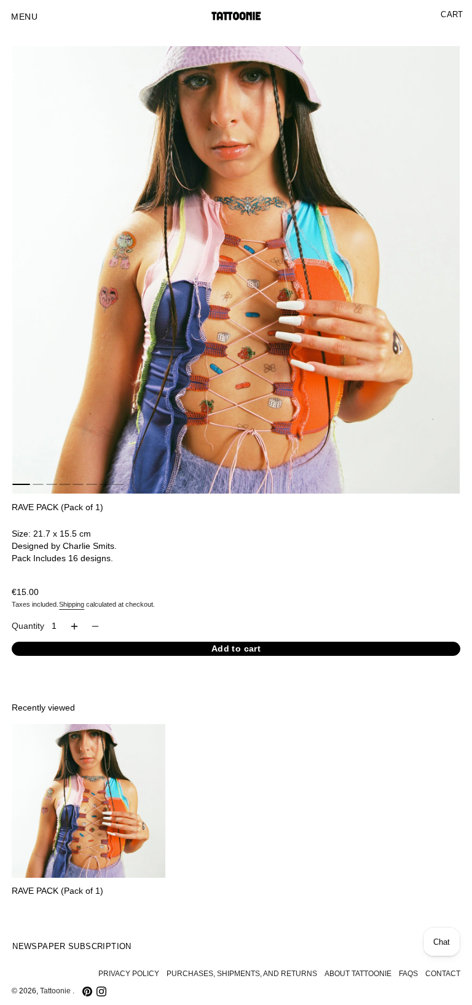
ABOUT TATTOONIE (357, 973)
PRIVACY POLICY (128, 973)
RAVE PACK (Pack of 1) (57, 891)
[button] (24, 17)
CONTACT (442, 973)
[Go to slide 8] (118, 484)
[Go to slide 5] (78, 484)
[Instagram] (101, 991)
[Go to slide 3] (51, 484)
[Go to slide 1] (21, 484)
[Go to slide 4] (64, 484)
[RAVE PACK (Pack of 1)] (88, 801)
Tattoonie (56, 991)
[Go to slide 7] (105, 484)
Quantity (28, 626)
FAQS (408, 973)
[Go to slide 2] (38, 484)
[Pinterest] (87, 991)
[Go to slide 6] (91, 484)
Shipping (71, 604)
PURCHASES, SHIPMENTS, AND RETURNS (242, 973)
